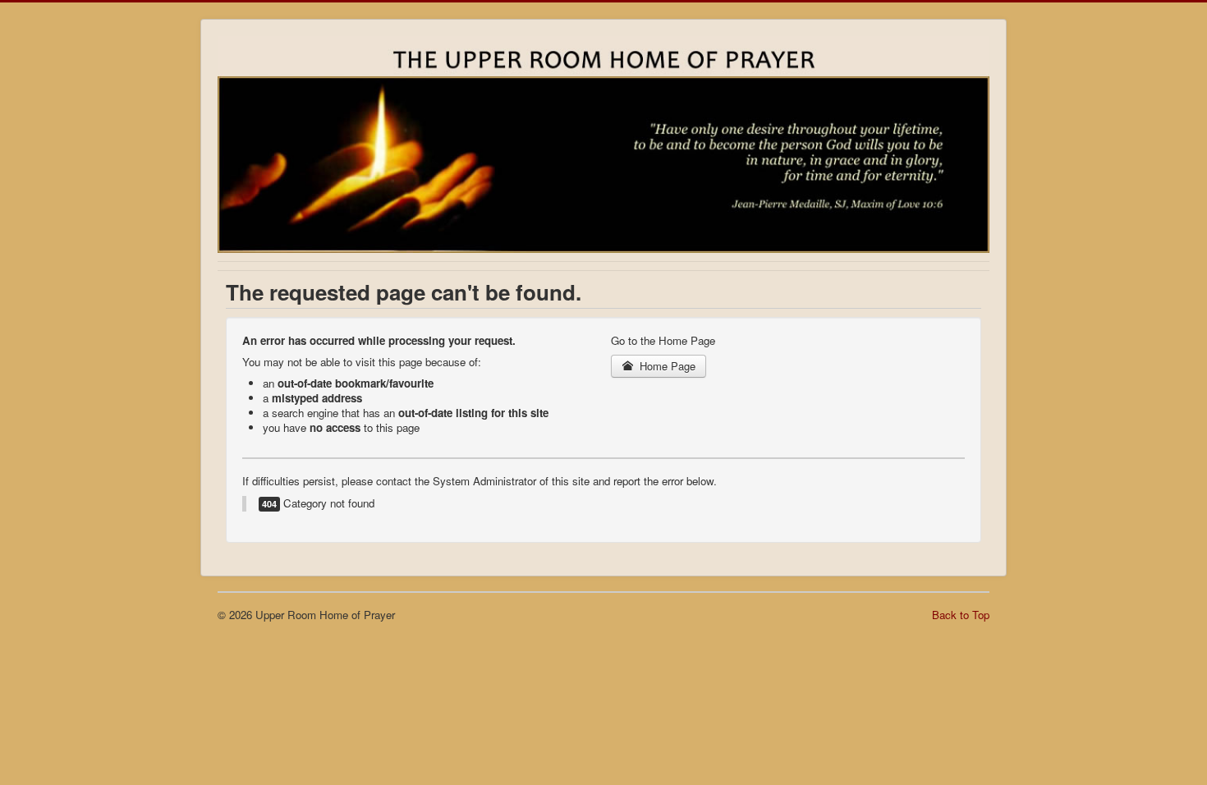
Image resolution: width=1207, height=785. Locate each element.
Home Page (665, 366)
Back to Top (960, 614)
